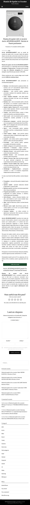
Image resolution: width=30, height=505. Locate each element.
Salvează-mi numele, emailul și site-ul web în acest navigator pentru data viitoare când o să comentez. (15, 348)
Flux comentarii (5, 492)
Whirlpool (4, 477)
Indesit (3, 463)
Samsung (4, 473)
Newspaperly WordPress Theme (15, 503)
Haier (3, 453)
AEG (3, 427)
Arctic (3, 430)
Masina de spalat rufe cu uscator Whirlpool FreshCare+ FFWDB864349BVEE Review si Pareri (15, 404)
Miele (3, 470)
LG (2, 467)
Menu (27, 6)
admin (23, 46)
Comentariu (15, 320)
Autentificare (5, 485)
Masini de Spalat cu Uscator (15, 2)
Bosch (3, 437)
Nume (8, 340)
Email (22, 340)
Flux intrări (4, 488)
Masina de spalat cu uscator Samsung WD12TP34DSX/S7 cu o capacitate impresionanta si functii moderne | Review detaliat (14, 411)
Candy (3, 440)
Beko (3, 433)
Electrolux (4, 447)
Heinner (3, 457)
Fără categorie (5, 450)
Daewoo (4, 443)
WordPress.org (5, 495)
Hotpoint (4, 460)
